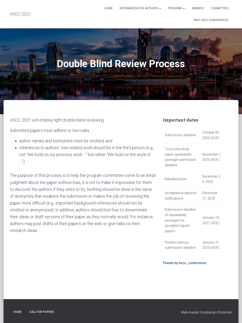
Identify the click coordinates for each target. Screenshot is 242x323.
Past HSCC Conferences (211, 20)
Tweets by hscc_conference (184, 263)
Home (108, 8)
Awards (198, 8)
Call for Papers (41, 312)
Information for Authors (139, 8)
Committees (220, 8)
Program (175, 8)
